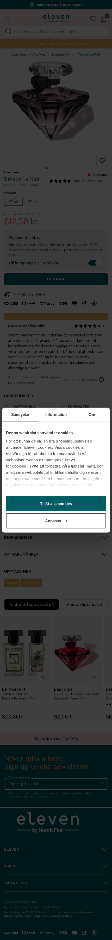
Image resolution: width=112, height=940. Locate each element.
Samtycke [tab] (20, 414)
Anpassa (53, 520)
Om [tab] (92, 414)
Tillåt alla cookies (56, 503)
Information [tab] (56, 414)
